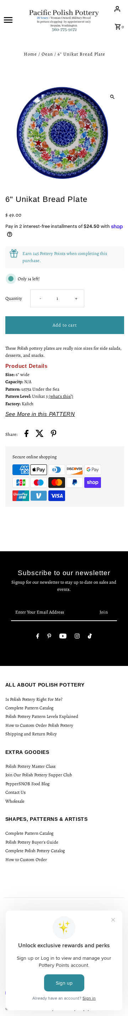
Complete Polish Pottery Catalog (35, 851)
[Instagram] (77, 637)
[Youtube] (62, 637)
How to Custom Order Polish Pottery (39, 725)
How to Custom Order (26, 859)
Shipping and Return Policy (31, 734)
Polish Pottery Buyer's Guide (31, 842)
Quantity (13, 298)
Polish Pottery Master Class (30, 766)
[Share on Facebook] (26, 434)
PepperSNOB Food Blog (27, 784)
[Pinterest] (49, 637)
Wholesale (15, 801)
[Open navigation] (14, 19)
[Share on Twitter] (40, 434)
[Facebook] (37, 637)
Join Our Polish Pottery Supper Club (38, 775)
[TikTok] (90, 637)
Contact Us (15, 792)
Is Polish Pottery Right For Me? (34, 699)
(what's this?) (61, 396)
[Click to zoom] (113, 97)
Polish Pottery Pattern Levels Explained (41, 716)
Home (30, 54)
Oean (47, 54)
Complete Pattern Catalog (29, 708)
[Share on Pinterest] (54, 434)
